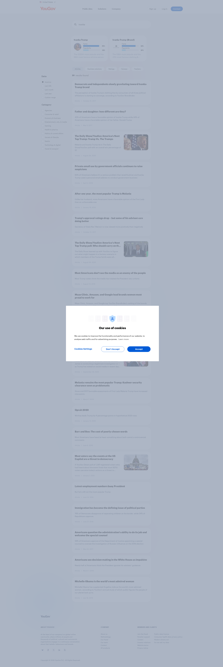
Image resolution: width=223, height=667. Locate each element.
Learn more (123, 339)
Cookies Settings (83, 349)
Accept (139, 349)
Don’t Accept (113, 349)
